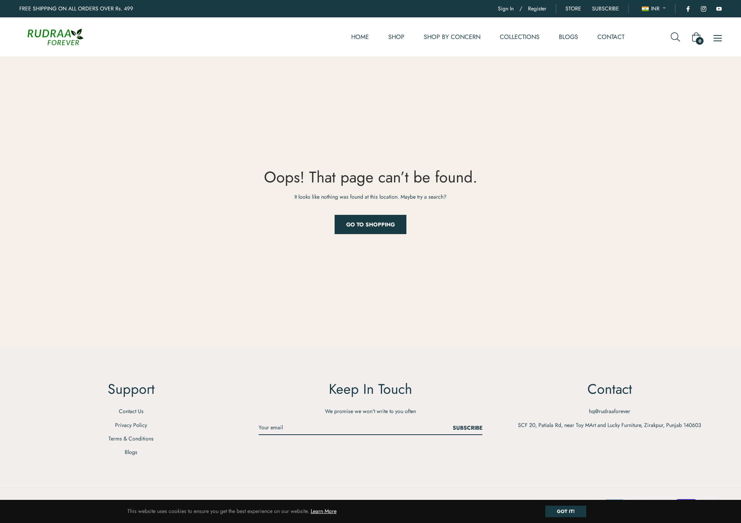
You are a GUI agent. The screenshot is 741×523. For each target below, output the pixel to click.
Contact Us (131, 411)
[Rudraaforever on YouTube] (719, 8)
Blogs (131, 452)
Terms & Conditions (131, 438)
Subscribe (467, 428)
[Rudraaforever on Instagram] (703, 8)
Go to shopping (370, 224)
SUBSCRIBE (605, 8)
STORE (573, 8)
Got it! (566, 511)
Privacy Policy (131, 425)
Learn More (324, 511)
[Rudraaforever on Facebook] (688, 8)
